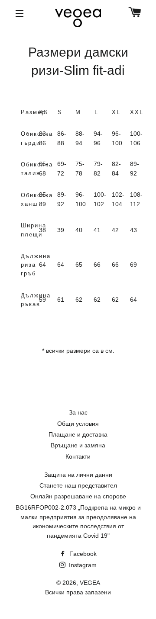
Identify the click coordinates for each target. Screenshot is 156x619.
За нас (78, 412)
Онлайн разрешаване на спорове (78, 496)
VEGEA (90, 582)
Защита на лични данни (78, 474)
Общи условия (78, 423)
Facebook (82, 553)
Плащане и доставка (78, 434)
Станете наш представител (78, 485)
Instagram (82, 565)
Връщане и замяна (78, 445)
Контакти (78, 456)
